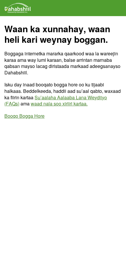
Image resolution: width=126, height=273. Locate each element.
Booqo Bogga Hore (24, 115)
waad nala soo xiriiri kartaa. (59, 103)
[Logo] (17, 8)
